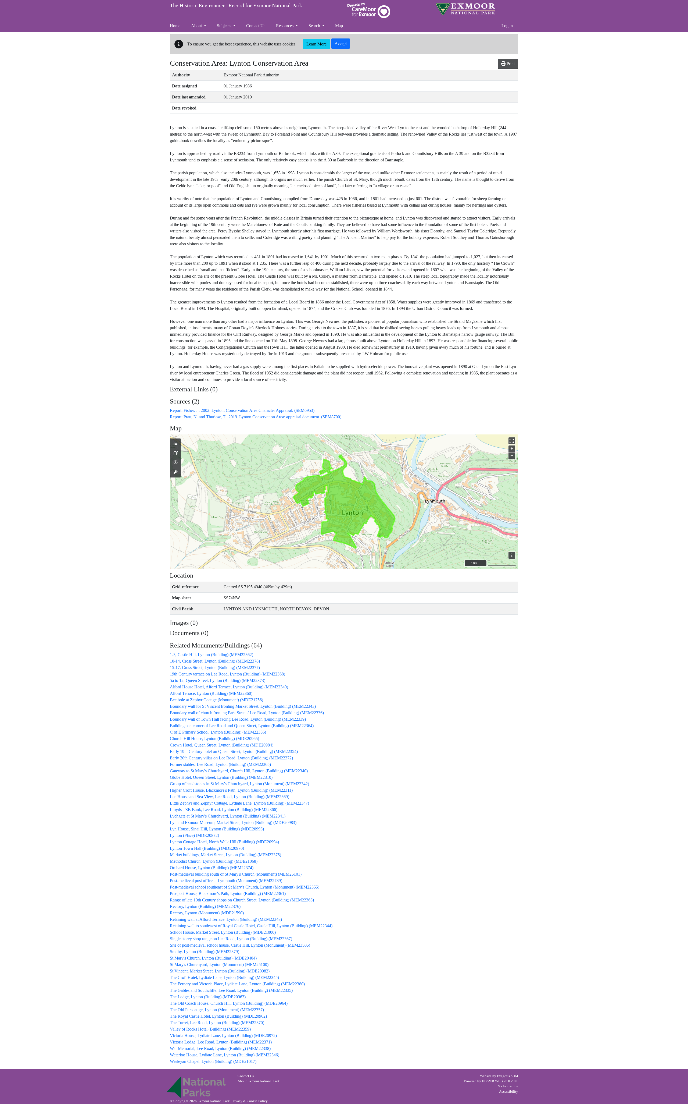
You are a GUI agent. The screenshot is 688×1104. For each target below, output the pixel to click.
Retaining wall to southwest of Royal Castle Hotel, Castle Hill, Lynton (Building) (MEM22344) (251, 925)
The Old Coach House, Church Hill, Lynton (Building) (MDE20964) (229, 1003)
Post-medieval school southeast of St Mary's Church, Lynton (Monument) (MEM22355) (244, 887)
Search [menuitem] (315, 25)
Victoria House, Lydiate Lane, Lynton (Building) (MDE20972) (223, 1035)
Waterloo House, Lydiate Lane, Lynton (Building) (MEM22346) (224, 1055)
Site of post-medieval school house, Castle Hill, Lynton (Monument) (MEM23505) (240, 945)
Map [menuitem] (339, 25)
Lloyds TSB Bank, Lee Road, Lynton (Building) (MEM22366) (223, 809)
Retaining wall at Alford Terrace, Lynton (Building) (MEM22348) (226, 919)
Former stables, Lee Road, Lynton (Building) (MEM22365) (220, 764)
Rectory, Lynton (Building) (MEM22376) (205, 906)
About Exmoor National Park (259, 1081)
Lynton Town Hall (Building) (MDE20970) (207, 848)
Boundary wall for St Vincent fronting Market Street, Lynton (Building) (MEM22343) (243, 706)
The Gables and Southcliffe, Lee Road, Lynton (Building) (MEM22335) (231, 990)
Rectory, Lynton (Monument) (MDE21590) (207, 913)
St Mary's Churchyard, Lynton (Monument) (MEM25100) (219, 964)
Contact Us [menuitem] (255, 25)
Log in (507, 25)
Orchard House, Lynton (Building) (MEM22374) (211, 867)
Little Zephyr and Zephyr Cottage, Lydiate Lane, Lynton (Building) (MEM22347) (239, 803)
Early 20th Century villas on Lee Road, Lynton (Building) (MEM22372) (231, 758)
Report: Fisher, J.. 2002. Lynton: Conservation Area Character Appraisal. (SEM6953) (242, 410)
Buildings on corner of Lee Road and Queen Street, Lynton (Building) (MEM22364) (242, 725)
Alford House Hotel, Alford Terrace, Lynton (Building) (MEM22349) (229, 687)
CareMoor (368, 10)
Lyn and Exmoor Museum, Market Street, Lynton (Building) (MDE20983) (233, 822)
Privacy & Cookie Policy (249, 1101)
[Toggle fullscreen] (511, 440)
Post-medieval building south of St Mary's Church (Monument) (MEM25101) (236, 874)
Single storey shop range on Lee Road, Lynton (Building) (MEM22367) (231, 938)
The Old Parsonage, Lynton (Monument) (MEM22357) (217, 1009)
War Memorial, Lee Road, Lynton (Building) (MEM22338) (220, 1048)
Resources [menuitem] (285, 25)
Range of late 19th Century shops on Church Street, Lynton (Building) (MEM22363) (242, 900)
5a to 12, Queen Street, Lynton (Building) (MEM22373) (217, 680)
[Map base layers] (175, 453)
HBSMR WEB (492, 1081)
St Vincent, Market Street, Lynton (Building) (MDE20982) (220, 971)
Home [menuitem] (175, 25)
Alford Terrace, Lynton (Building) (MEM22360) (211, 693)
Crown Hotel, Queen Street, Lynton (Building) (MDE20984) (221, 745)
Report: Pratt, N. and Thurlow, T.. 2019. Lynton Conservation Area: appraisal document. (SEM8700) (255, 417)
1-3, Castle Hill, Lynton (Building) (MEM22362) (211, 654)
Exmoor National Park (465, 9)
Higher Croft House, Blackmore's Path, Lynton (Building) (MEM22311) (231, 790)
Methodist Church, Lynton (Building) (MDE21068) (213, 861)
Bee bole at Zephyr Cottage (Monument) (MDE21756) (216, 700)
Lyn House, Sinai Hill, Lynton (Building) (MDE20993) (217, 829)
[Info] (175, 463)
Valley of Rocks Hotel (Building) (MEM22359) (210, 1029)
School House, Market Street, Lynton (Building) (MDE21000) (223, 932)
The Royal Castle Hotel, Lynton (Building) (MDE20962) (218, 1016)
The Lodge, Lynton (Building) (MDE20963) (208, 997)
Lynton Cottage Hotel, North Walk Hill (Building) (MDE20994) (224, 842)
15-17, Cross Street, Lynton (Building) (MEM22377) (215, 667)
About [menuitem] (197, 25)
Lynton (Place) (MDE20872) (194, 835)
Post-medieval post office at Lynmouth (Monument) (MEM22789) (226, 880)
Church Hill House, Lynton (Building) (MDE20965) (214, 738)
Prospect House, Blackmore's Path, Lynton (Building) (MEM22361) (228, 893)
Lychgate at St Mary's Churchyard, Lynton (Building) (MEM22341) (227, 816)
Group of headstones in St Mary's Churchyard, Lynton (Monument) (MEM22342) (239, 783)
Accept (341, 43)
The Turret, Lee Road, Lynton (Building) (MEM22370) (217, 1022)
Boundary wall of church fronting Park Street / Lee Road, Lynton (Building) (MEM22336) (247, 712)
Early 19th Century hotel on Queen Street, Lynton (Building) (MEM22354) (234, 751)
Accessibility (508, 1092)
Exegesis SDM (507, 1076)
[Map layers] (175, 443)
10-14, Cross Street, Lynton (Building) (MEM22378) (215, 661)
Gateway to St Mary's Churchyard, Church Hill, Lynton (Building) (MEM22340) (239, 771)
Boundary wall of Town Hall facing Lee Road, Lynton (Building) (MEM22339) (238, 719)
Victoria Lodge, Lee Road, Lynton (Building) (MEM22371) (221, 1042)
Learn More (316, 44)
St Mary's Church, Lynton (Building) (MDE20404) (213, 958)
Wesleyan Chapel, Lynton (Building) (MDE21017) (213, 1061)
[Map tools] (175, 472)
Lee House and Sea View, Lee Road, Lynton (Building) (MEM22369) (229, 796)
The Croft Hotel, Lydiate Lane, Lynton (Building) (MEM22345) (224, 977)
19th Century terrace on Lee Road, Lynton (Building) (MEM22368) (227, 674)
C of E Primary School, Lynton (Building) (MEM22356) (218, 732)
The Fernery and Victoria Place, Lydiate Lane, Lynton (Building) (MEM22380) (237, 984)
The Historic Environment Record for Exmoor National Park (236, 5)
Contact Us (246, 1076)
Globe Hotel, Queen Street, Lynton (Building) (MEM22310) (221, 777)
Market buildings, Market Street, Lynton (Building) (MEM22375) (225, 854)
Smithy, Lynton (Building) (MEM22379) (204, 951)
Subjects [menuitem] (224, 25)
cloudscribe (509, 1086)
